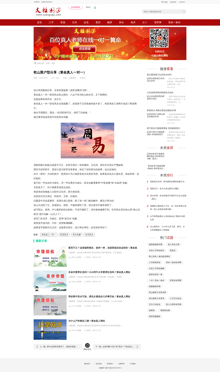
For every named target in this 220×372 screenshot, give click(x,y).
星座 (62, 22)
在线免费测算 (75, 7)
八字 (51, 22)
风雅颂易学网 (154, 286)
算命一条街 (174, 22)
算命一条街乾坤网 (173, 262)
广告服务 (133, 364)
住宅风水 (89, 235)
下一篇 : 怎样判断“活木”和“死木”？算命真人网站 (116, 347)
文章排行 (182, 2)
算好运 (88, 7)
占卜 (144, 22)
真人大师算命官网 (173, 304)
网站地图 (164, 2)
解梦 (109, 22)
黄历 (98, 22)
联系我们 (110, 364)
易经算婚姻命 (154, 316)
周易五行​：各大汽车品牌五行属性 (164, 189)
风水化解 (77, 235)
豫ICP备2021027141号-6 (113, 368)
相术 (133, 22)
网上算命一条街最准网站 (159, 256)
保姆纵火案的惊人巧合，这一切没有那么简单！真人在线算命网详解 (168, 207)
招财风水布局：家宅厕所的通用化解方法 (167, 182)
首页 (39, 22)
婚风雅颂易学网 (155, 244)
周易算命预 (165, 310)
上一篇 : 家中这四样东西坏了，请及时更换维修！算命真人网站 (59, 347)
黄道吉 (173, 250)
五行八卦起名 (154, 304)
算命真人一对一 (49, 235)
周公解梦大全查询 (156, 298)
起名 (86, 22)
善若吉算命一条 (155, 274)
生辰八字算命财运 (156, 250)
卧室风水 (64, 235)
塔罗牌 (157, 22)
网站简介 (87, 364)
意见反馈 (99, 364)
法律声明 (121, 364)
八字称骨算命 (154, 262)
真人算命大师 (173, 244)
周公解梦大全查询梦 (157, 292)
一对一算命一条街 (156, 280)
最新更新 (173, 2)
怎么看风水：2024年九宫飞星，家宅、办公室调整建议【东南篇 (167, 228)
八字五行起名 (175, 298)
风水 (121, 22)
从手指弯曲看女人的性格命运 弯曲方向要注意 (167, 218)
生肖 (74, 22)
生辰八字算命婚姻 (156, 268)
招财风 (152, 310)
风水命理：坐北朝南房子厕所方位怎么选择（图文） (168, 197)
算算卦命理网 (175, 280)
